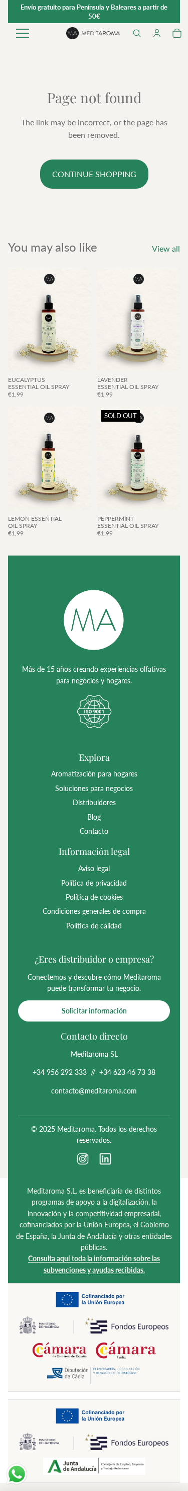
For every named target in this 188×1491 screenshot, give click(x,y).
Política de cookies (94, 897)
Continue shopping (94, 174)
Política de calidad (94, 925)
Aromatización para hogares (94, 773)
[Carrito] (177, 33)
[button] (137, 33)
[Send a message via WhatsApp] (17, 1474)
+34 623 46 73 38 (127, 1072)
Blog (94, 817)
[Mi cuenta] (157, 33)
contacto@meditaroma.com (94, 1090)
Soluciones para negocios (94, 788)
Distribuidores (94, 802)
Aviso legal (94, 868)
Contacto (94, 831)
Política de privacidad (94, 883)
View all (166, 248)
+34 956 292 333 (60, 1072)
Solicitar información (94, 1010)
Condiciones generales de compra (94, 911)
